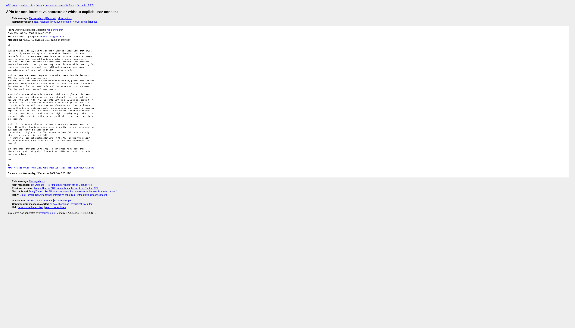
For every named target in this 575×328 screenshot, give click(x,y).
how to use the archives (30, 207)
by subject (76, 204)
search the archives (55, 207)
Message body (37, 18)
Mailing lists (27, 5)
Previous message (61, 21)
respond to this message (40, 200)
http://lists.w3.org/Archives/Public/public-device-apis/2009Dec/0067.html (51, 168)
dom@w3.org (55, 30)
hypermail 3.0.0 (47, 213)
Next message (41, 21)
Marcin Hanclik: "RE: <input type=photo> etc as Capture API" (66, 188)
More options (65, 18)
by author (88, 204)
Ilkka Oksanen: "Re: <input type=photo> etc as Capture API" (61, 185)
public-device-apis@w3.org (59, 5)
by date (54, 204)
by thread (64, 204)
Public (39, 5)
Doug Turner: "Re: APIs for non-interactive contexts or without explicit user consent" (73, 191)
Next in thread (80, 21)
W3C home (12, 5)
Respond (51, 18)
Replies (93, 21)
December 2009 (85, 5)
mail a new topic (62, 200)
